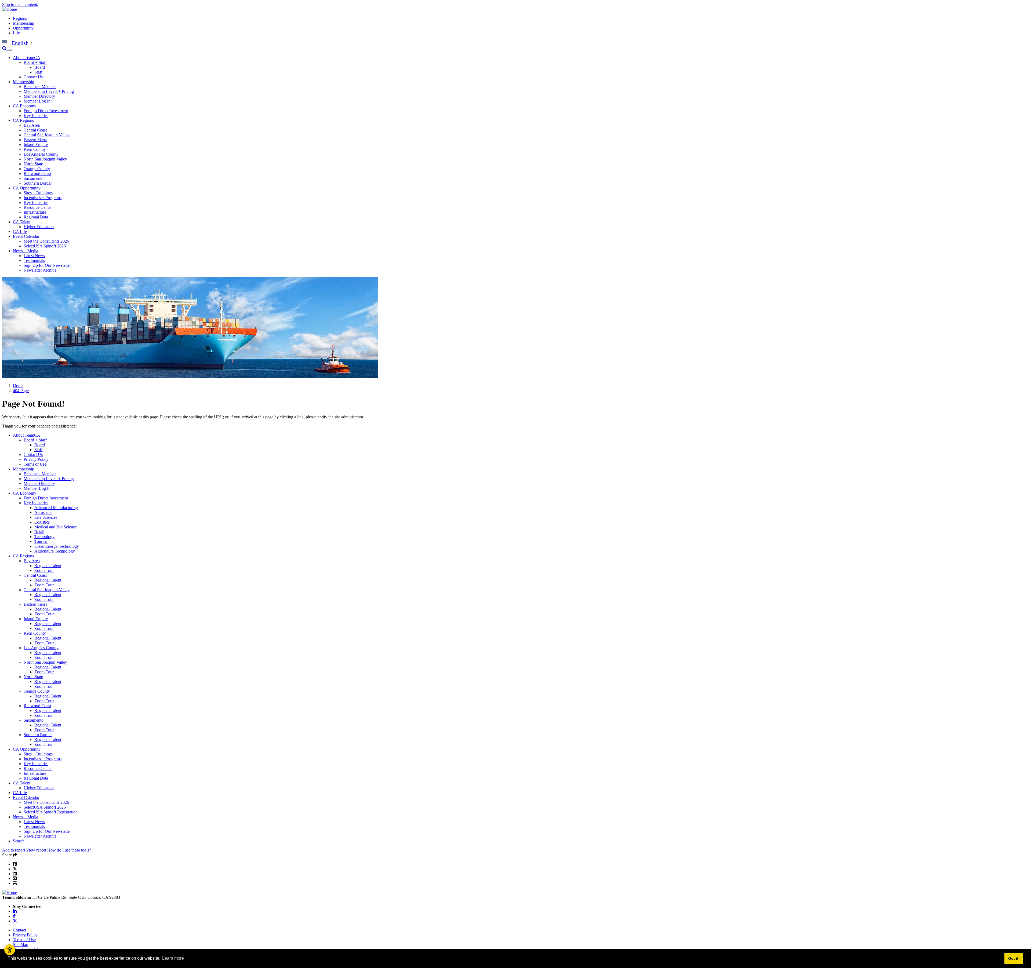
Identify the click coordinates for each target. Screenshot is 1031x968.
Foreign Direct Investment (46, 110)
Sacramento (33, 178)
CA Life (20, 231)
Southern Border (38, 183)
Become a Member (40, 86)
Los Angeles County (41, 154)
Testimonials (34, 260)
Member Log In (37, 101)
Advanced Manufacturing (56, 507)
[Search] (5, 48)
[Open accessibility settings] (9, 949)
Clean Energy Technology (56, 546)
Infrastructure (35, 212)
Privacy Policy (36, 459)
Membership (23, 23)
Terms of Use (35, 464)
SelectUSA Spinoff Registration (51, 812)
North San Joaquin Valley (45, 159)
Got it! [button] (1014, 958)
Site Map (20, 944)
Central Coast (35, 130)
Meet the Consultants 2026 (46, 241)
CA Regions (23, 120)
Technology (44, 536)
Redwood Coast (37, 173)
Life (16, 33)
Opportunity (23, 28)
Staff (38, 72)
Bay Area (32, 125)
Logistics (42, 522)
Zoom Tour (44, 570)
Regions (20, 18)
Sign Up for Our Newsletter (47, 265)
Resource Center (38, 207)
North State (33, 164)
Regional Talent (47, 565)
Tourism (41, 541)
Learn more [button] (173, 958)
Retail (39, 531)
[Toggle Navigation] (10, 50)
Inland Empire (36, 144)
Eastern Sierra (35, 139)
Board (39, 67)
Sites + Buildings (38, 193)
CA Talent (21, 222)
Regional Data (36, 217)
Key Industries (36, 115)
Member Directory (39, 96)
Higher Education (39, 226)
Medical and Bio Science (55, 527)
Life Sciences (45, 517)
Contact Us (33, 77)
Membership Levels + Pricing (49, 91)
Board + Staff (35, 62)
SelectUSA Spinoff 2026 (45, 246)
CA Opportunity (27, 188)
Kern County (35, 149)
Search (18, 841)
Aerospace (43, 512)
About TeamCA (26, 57)
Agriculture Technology (54, 551)
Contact (19, 930)
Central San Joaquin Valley (47, 135)
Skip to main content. (20, 4)
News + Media (25, 251)
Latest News (34, 255)
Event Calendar (26, 236)
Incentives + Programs (42, 197)
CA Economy (24, 106)
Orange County (37, 168)
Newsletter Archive (40, 270)
